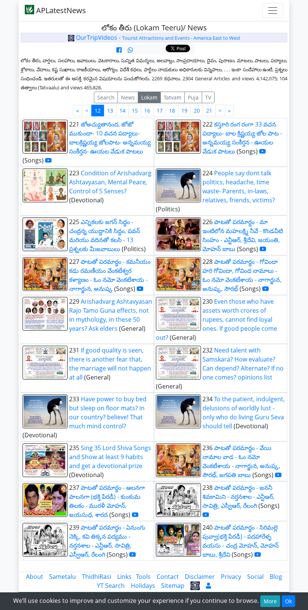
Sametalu (62, 576)
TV (208, 97)
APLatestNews (60, 10)
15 (135, 110)
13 (110, 110)
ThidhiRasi (96, 576)
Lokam (149, 97)
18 (172, 110)
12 (98, 110)
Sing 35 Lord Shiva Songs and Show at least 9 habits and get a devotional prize (110, 457)
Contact (168, 576)
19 (184, 110)
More (270, 601)
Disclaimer (200, 576)
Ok (288, 601)
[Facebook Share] (119, 50)
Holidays (143, 585)
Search (106, 97)
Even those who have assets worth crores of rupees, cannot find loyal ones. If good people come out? (216, 319)
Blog (276, 576)
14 (122, 110)
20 (197, 110)
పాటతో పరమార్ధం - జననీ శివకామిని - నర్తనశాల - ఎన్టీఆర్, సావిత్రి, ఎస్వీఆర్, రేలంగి (238, 496)
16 (147, 110)
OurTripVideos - (157, 37)
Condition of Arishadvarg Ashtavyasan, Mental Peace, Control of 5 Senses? (110, 182)
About (34, 576)
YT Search (111, 585)
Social (255, 576)
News (128, 97)
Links (124, 576)
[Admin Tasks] (208, 585)
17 (160, 110)
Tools (143, 576)
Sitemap (172, 585)
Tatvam (172, 97)
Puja (193, 97)
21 (209, 110)
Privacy (231, 576)
